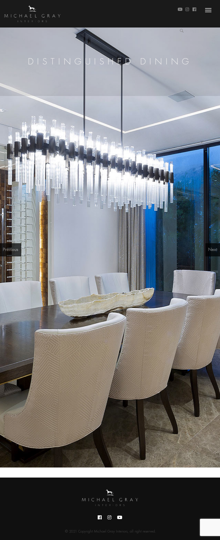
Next (212, 250)
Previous (10, 250)
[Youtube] (119, 519)
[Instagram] (109, 519)
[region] (110, 248)
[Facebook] (100, 519)
